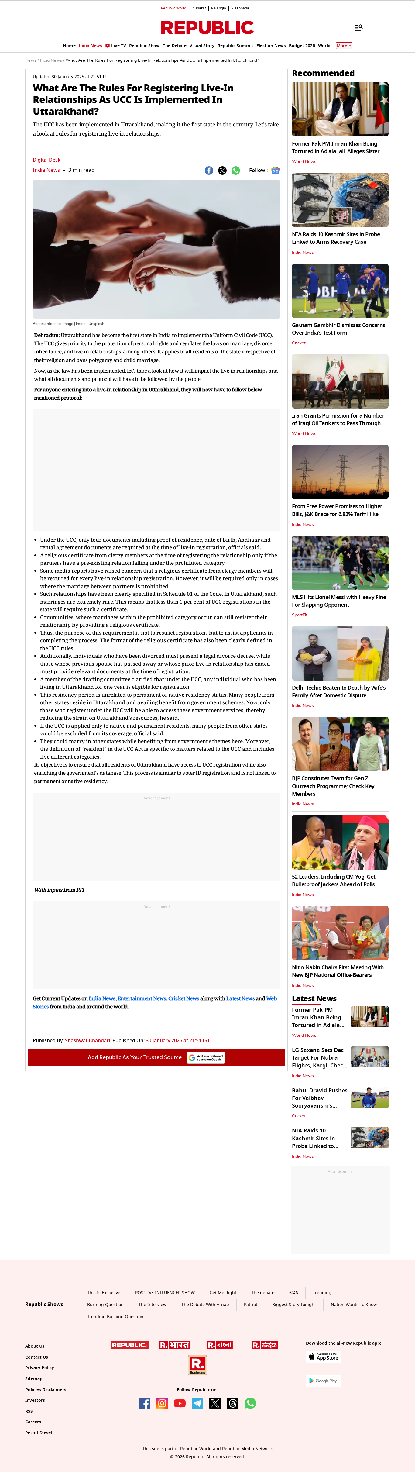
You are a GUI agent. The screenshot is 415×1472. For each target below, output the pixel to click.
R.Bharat (198, 8)
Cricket (299, 343)
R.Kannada (240, 8)
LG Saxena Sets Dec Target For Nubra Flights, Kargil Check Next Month (319, 1061)
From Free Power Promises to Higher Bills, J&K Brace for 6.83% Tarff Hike (337, 510)
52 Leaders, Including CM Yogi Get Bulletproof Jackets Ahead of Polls (333, 880)
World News (304, 162)
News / (32, 60)
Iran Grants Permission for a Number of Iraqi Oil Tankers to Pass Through (338, 419)
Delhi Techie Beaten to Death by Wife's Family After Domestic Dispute (339, 691)
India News (46, 170)
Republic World (173, 8)
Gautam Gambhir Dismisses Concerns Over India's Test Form (338, 329)
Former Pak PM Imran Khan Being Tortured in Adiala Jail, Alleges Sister (335, 147)
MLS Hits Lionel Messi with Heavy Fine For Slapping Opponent (339, 601)
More (342, 46)
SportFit (299, 615)
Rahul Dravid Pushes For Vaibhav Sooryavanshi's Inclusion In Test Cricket (320, 1106)
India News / (52, 60)
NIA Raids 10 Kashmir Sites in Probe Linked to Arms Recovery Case (336, 238)
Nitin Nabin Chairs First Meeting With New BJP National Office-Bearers (338, 971)
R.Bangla (218, 8)
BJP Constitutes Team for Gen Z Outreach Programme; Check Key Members (333, 786)
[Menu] (356, 27)
